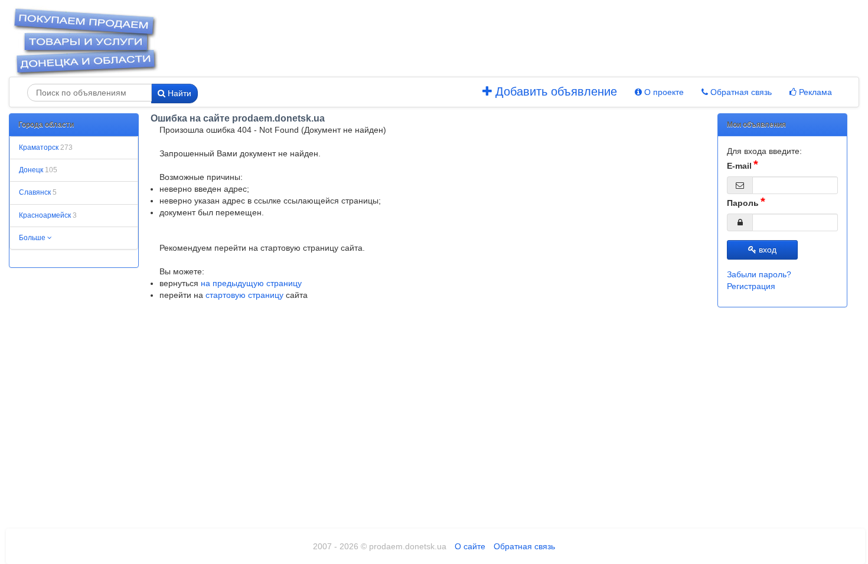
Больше (33, 238)
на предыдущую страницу (251, 283)
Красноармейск (48, 215)
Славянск (38, 192)
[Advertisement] (465, 41)
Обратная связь (740, 92)
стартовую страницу (244, 295)
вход (766, 249)
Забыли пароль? (759, 274)
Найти (178, 93)
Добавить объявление (554, 91)
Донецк (38, 170)
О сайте (470, 546)
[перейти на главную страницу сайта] (85, 40)
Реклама (814, 92)
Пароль (743, 203)
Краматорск (46, 147)
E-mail (739, 165)
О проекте (663, 92)
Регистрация (751, 286)
